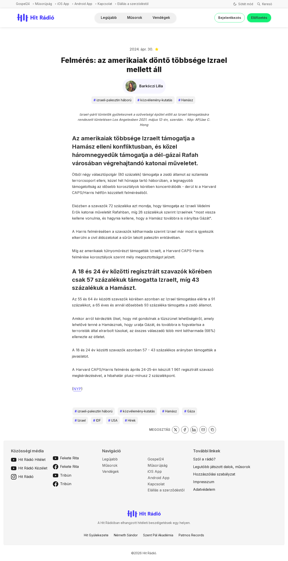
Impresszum (203, 482)
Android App (83, 4)
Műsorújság (43, 4)
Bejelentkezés (229, 18)
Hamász (185, 100)
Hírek (130, 420)
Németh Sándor (126, 535)
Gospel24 (23, 4)
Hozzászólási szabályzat (214, 474)
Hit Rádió (26, 476)
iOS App (63, 4)
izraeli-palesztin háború (112, 100)
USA (112, 420)
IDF (97, 420)
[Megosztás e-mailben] (203, 429)
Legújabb (109, 17)
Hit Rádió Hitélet (31, 459)
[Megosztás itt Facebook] (185, 429)
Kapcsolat (105, 4)
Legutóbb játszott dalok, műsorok (221, 466)
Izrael (80, 420)
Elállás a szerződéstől (132, 4)
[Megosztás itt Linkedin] (194, 429)
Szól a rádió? (204, 459)
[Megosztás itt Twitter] (175, 429)
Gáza (189, 411)
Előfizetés (259, 18)
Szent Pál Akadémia (158, 535)
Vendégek (161, 17)
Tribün (65, 475)
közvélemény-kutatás (154, 100)
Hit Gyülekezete (96, 535)
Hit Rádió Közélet (32, 468)
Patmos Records (191, 535)
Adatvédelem (204, 489)
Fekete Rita (69, 458)
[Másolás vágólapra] (212, 429)
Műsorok (134, 17)
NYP (77, 389)
